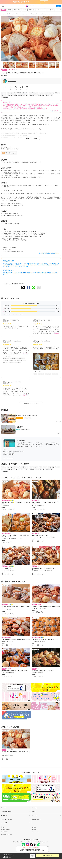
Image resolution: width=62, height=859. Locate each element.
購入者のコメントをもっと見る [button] (31, 403)
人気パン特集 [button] (17, 9)
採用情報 (34, 827)
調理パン (57, 93)
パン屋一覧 (7, 14)
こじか (39, 320)
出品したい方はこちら (36, 819)
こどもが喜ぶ (41, 95)
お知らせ (34, 811)
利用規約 (3, 827)
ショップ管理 (4, 822)
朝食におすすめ (48, 95)
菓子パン (4, 95)
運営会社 (34, 829)
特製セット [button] (31, 9)
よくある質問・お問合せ (6, 811)
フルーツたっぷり (50, 93)
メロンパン (9, 95)
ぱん (8, 320)
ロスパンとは (35, 807)
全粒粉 (15, 95)
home (2, 14)
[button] (9, 10)
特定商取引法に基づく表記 (6, 834)
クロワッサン (5, 97)
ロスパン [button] (24, 9)
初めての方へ (4, 807)
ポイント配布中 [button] (49, 9)
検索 (4, 9)
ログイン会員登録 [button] (58, 6)
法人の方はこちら (35, 831)
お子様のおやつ (32, 95)
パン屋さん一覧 (4, 815)
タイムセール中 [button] (40, 9)
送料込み (25, 95)
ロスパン (4, 93)
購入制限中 (25, 93)
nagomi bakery (25, 14)
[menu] (2, 6)
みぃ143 (9, 341)
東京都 (13, 14)
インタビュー (20, 418)
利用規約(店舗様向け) (5, 829)
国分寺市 (18, 14)
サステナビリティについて (6, 819)
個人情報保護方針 (4, 831)
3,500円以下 (18, 93)
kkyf (38, 341)
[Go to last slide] (5, 38)
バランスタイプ (10, 93)
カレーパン (41, 93)
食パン (36, 93)
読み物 (18, 429)
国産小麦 (20, 95)
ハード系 (31, 93)
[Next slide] (57, 38)
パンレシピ (34, 815)
